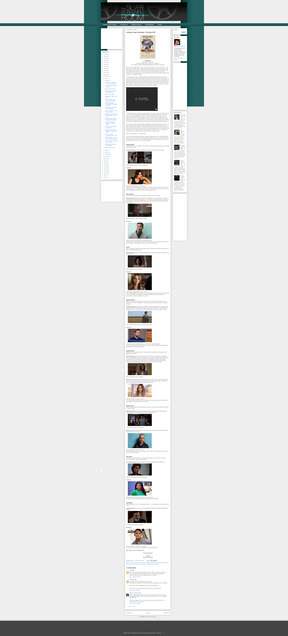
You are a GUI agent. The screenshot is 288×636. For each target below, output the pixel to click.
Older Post (166, 613)
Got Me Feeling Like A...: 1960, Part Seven (182, 178)
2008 (105, 173)
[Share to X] (153, 560)
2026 (105, 54)
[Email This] (150, 560)
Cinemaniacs (124, 24)
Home (148, 613)
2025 (105, 56)
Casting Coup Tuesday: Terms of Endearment (110, 83)
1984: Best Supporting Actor (183, 116)
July (106, 78)
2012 (105, 164)
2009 (105, 171)
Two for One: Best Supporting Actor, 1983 (111, 135)
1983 (131, 562)
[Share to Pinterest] (156, 560)
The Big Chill (150, 564)
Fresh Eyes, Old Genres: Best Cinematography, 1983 (111, 131)
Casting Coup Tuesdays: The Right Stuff (110, 108)
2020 (105, 66)
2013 (105, 162)
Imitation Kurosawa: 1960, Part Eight (182, 147)
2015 (105, 158)
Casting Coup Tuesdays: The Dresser (110, 127)
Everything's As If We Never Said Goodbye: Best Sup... (111, 115)
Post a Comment (131, 606)
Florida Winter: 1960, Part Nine (182, 162)
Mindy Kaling (136, 564)
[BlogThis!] (151, 560)
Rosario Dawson (142, 564)
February (107, 154)
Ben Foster (141, 562)
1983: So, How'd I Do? (110, 88)
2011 (105, 167)
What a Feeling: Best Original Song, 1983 (110, 100)
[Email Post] (147, 560)
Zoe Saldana (156, 564)
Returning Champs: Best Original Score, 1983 (110, 119)
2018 (105, 70)
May (106, 80)
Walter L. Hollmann (134, 593)
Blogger (162, 633)
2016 (105, 74)
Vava (131, 570)
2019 (105, 68)
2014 (105, 160)
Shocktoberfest (149, 24)
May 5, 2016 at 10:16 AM (135, 603)
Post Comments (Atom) (151, 616)
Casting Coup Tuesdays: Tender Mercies (110, 91)
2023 (105, 60)
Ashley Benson (135, 562)
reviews (160, 24)
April (106, 150)
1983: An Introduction (110, 147)
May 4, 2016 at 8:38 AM (135, 590)
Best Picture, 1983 (109, 94)
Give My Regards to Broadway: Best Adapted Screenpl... (111, 104)
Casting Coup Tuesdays (110, 24)
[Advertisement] (113, 38)
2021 (105, 64)
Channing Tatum (159, 562)
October (107, 76)
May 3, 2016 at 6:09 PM (135, 576)
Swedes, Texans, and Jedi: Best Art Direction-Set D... (111, 138)
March (106, 152)
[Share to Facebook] (154, 560)
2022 (105, 62)
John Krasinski (129, 564)
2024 (105, 58)
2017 (105, 72)
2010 (105, 169)
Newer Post (129, 613)
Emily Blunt (165, 562)
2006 (105, 177)
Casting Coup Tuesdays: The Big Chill (110, 145)
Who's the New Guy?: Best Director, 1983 (111, 111)
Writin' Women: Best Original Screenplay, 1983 (110, 123)
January (107, 156)
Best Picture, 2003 (182, 131)
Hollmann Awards (136, 24)
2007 (105, 175)
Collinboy (132, 579)
